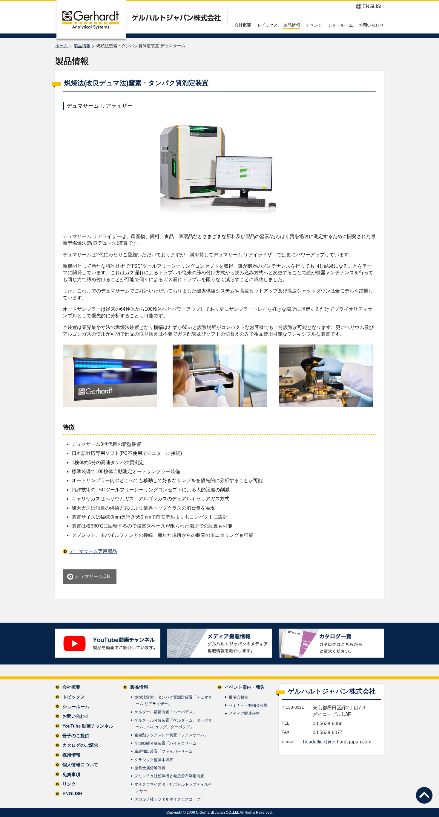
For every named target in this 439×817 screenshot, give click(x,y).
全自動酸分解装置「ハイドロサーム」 (167, 743)
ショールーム (340, 25)
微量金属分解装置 (149, 768)
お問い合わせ (371, 25)
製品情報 (291, 25)
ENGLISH (373, 6)
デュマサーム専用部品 (93, 551)
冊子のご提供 (75, 735)
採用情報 (71, 754)
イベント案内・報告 (245, 687)
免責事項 (71, 774)
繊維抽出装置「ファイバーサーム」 (165, 751)
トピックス (267, 25)
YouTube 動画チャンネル (87, 725)
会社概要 (242, 25)
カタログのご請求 (80, 745)
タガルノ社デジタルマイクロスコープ (167, 799)
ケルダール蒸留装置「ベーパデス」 (165, 712)
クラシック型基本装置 (153, 759)
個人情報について (80, 764)
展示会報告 (238, 697)
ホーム (61, 45)
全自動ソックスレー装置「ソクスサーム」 (171, 735)
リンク (69, 783)
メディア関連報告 (244, 713)
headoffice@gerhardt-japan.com (337, 741)
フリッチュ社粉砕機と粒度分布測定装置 (169, 776)
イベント (314, 25)
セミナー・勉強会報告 (248, 705)
